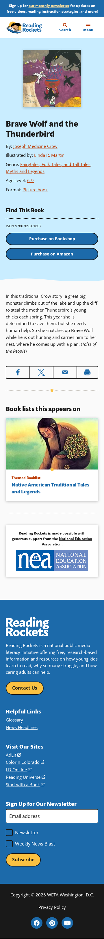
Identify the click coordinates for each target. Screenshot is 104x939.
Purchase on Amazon (52, 254)
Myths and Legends (25, 171)
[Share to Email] (65, 372)
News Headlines (22, 727)
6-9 (30, 180)
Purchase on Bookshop (52, 238)
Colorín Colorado (25, 762)
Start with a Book (25, 784)
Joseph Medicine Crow (35, 146)
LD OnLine (18, 769)
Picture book (35, 189)
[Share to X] (41, 372)
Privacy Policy (52, 907)
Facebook (36, 923)
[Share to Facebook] (18, 372)
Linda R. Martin (49, 155)
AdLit (13, 755)
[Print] (88, 372)
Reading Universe (25, 777)
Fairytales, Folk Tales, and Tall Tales (55, 164)
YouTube (67, 923)
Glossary (14, 720)
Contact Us (24, 688)
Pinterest (52, 923)
